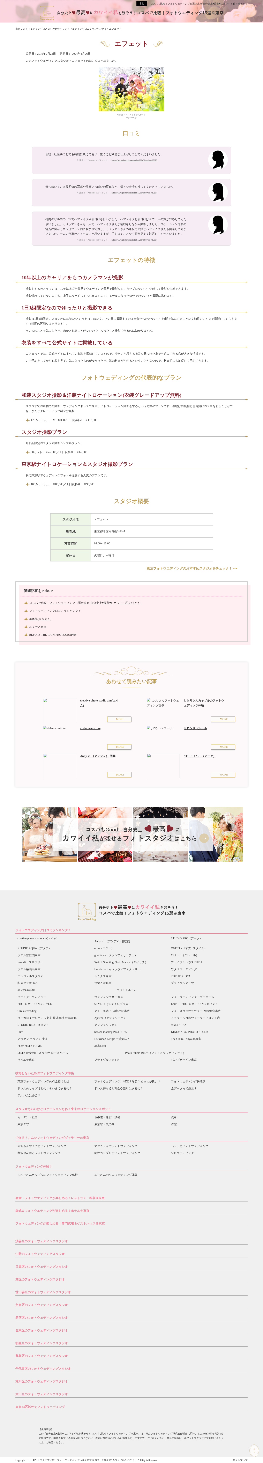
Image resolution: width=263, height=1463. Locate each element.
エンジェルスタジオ (30, 976)
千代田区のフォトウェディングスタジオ (43, 1368)
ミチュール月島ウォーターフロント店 (195, 1018)
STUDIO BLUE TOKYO (32, 1025)
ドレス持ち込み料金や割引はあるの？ (118, 1088)
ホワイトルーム (127, 990)
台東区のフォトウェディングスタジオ (41, 1330)
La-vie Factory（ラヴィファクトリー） (118, 969)
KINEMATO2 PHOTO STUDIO (190, 1032)
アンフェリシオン (105, 1025)
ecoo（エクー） (104, 948)
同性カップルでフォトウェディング (117, 1153)
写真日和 (100, 1045)
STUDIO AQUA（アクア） (34, 948)
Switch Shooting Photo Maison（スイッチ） (121, 962)
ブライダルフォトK (106, 1059)
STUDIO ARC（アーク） (186, 938)
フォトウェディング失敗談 (188, 1081)
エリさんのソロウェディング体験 (115, 1174)
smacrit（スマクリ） (30, 962)
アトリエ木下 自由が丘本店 (112, 1011)
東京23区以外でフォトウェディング (40, 1407)
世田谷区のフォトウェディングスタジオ (43, 1292)
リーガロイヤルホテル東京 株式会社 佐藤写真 (47, 1018)
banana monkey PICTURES (110, 1032)
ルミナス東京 (37, 626)
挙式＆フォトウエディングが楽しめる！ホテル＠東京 (52, 1210)
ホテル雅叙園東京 (28, 955)
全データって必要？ (184, 1088)
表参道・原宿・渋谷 (107, 1117)
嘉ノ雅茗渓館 (26, 990)
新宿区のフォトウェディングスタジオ (41, 1317)
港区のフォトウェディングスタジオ (40, 1279)
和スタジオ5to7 (27, 983)
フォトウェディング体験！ (33, 1166)
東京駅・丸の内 (104, 1124)
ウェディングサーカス (108, 997)
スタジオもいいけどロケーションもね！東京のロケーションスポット (63, 1109)
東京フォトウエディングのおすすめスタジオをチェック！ (189, 568)
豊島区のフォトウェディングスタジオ (41, 1356)
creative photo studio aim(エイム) (37, 938)
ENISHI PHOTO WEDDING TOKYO (194, 1004)
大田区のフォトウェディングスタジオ (41, 1394)
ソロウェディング (182, 1153)
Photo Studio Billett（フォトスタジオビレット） (155, 1052)
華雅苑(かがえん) (40, 618)
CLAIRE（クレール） (185, 955)
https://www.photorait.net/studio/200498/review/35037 (134, 240)
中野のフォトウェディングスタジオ (40, 1254)
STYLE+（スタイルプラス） (112, 1004)
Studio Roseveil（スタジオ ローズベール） (44, 1052)
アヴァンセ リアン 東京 (32, 1039)
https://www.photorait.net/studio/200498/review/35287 (134, 193)
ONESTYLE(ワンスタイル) (188, 948)
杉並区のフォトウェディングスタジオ (41, 1343)
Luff (20, 1032)
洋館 (174, 1124)
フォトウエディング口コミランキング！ (43, 930)
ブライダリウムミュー (31, 997)
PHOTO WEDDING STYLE (34, 1004)
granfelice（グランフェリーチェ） (115, 955)
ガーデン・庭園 (27, 1117)
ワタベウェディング (184, 969)
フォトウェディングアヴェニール (192, 997)
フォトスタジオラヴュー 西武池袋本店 (196, 1011)
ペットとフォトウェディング (189, 1146)
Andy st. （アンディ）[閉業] (112, 941)
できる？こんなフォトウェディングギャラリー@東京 (52, 1137)
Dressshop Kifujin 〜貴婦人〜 (112, 1039)
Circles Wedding (27, 1011)
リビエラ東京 (26, 1059)
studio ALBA (178, 1025)
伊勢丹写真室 (103, 983)
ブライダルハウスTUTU (186, 962)
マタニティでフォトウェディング (115, 1146)
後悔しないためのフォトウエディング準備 (44, 1073)
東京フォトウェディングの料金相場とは (43, 1081)
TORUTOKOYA (180, 976)
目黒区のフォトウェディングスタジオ (41, 1266)
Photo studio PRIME (29, 1045)
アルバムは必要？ (28, 1095)
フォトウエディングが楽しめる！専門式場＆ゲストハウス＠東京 (60, 1223)
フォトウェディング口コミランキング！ (55, 610)
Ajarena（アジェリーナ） (110, 1018)
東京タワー (24, 1124)
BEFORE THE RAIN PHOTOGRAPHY (53, 634)
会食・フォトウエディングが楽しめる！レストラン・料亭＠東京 (60, 1198)
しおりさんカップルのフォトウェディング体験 (47, 1174)
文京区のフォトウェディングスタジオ (41, 1305)
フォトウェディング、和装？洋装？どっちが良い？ (127, 1081)
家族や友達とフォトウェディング (39, 1153)
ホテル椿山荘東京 (28, 969)
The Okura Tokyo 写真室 (186, 1039)
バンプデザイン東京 (184, 1059)
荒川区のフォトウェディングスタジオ (41, 1381)
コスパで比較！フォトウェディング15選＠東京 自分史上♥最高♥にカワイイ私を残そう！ (199, 3)
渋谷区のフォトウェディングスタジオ (41, 1241)
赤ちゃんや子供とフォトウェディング (41, 1146)
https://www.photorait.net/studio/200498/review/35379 (134, 160)
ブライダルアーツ (182, 983)
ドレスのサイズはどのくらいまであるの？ (44, 1088)
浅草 (174, 1117)
